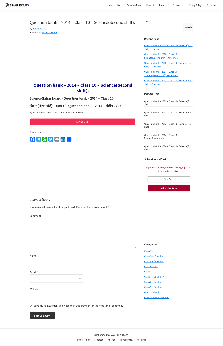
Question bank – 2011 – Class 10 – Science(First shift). (168, 103)
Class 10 (148, 250)
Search (147, 21)
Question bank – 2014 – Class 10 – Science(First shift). (168, 148)
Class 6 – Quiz (151, 266)
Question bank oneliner (156, 297)
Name (34, 255)
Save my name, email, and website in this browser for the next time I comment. (78, 305)
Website (34, 289)
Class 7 (147, 271)
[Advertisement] (83, 60)
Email (34, 272)
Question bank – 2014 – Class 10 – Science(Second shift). (161, 136)
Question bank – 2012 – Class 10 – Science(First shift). (168, 114)
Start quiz (82, 121)
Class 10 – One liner (154, 256)
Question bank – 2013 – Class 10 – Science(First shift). (168, 125)
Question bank (49, 32)
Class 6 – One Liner (154, 261)
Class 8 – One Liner (154, 281)
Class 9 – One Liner (154, 287)
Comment (35, 215)
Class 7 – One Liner (154, 276)
